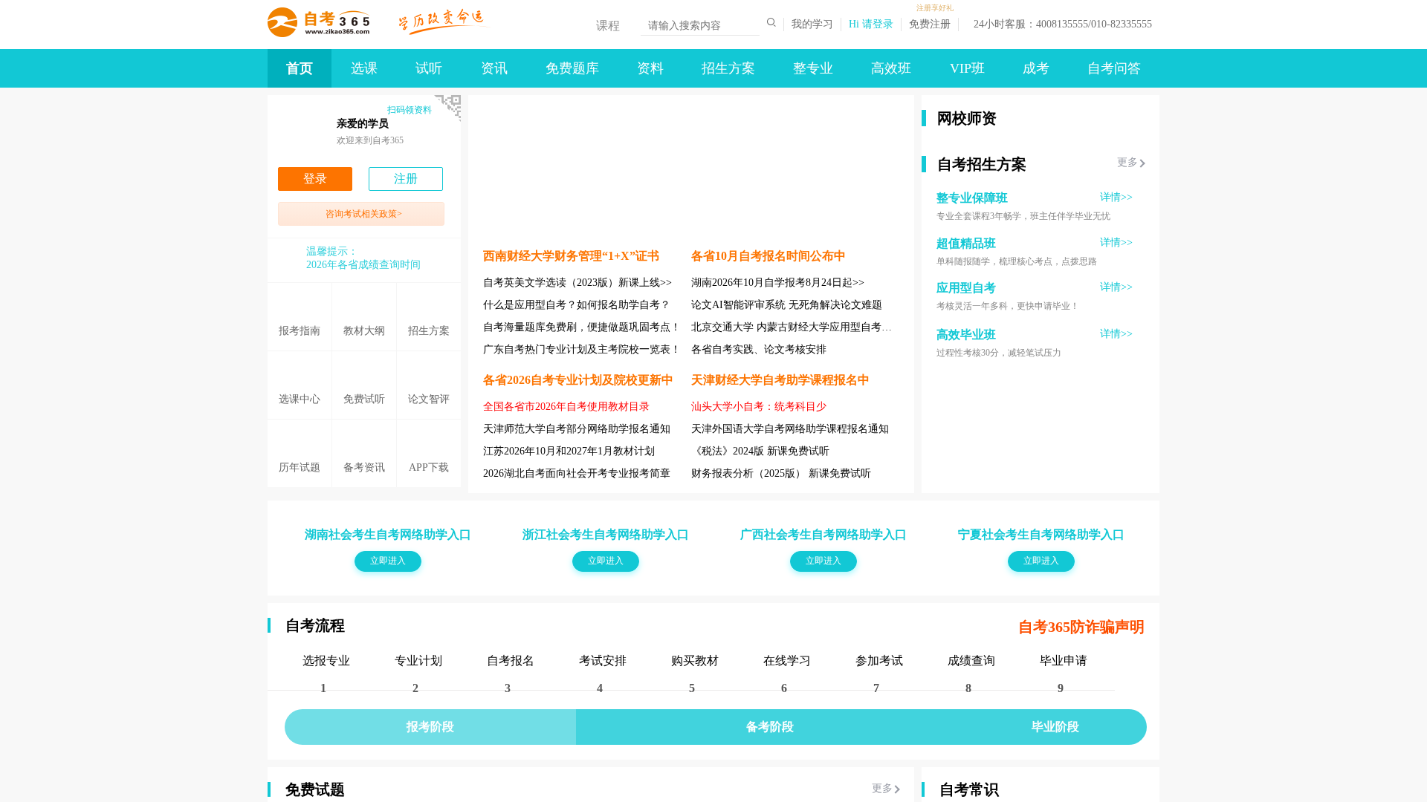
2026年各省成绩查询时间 (363, 264)
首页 (299, 68)
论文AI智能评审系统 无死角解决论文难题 (786, 304)
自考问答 (1114, 68)
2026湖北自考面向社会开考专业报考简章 (576, 473)
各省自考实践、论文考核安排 (758, 349)
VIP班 (967, 68)
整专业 (813, 68)
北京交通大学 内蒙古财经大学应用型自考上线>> (802, 327)
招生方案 (728, 68)
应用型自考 (966, 406)
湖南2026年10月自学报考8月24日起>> (777, 282)
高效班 (891, 68)
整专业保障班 (972, 316)
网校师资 (967, 118)
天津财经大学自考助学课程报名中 (780, 380)
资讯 (494, 68)
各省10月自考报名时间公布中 (768, 256)
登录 (315, 178)
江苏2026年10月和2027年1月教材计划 (569, 451)
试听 (428, 68)
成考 (1036, 68)
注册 (406, 178)
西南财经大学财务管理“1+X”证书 (571, 256)
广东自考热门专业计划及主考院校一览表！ (582, 349)
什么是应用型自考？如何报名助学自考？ (576, 304)
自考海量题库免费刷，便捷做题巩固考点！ (582, 327)
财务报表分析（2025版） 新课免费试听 (781, 473)
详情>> (1116, 315)
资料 (650, 68)
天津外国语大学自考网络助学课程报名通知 (790, 428)
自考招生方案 (981, 282)
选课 (364, 68)
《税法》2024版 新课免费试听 (760, 451)
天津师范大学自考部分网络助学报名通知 (576, 428)
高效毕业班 (966, 452)
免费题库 (572, 68)
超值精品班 (966, 361)
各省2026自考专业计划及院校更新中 (578, 380)
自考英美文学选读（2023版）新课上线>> (577, 282)
